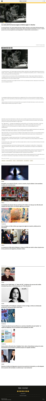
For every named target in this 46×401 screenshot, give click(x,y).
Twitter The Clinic (17, 391)
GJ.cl (43, 399)
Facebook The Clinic (19, 391)
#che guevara (9, 160)
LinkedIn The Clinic (25, 391)
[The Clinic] (2, 1)
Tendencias (3, 223)
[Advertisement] (23, 89)
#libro (31, 160)
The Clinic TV (23, 391)
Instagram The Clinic (20, 391)
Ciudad (2, 181)
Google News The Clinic (28, 391)
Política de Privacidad (23, 395)
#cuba (14, 160)
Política (2, 202)
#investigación (20, 160)
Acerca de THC (23, 393)
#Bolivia (3, 160)
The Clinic (5, 398)
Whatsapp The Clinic (22, 391)
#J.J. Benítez (26, 160)
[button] (2, 48)
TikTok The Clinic (26, 391)
